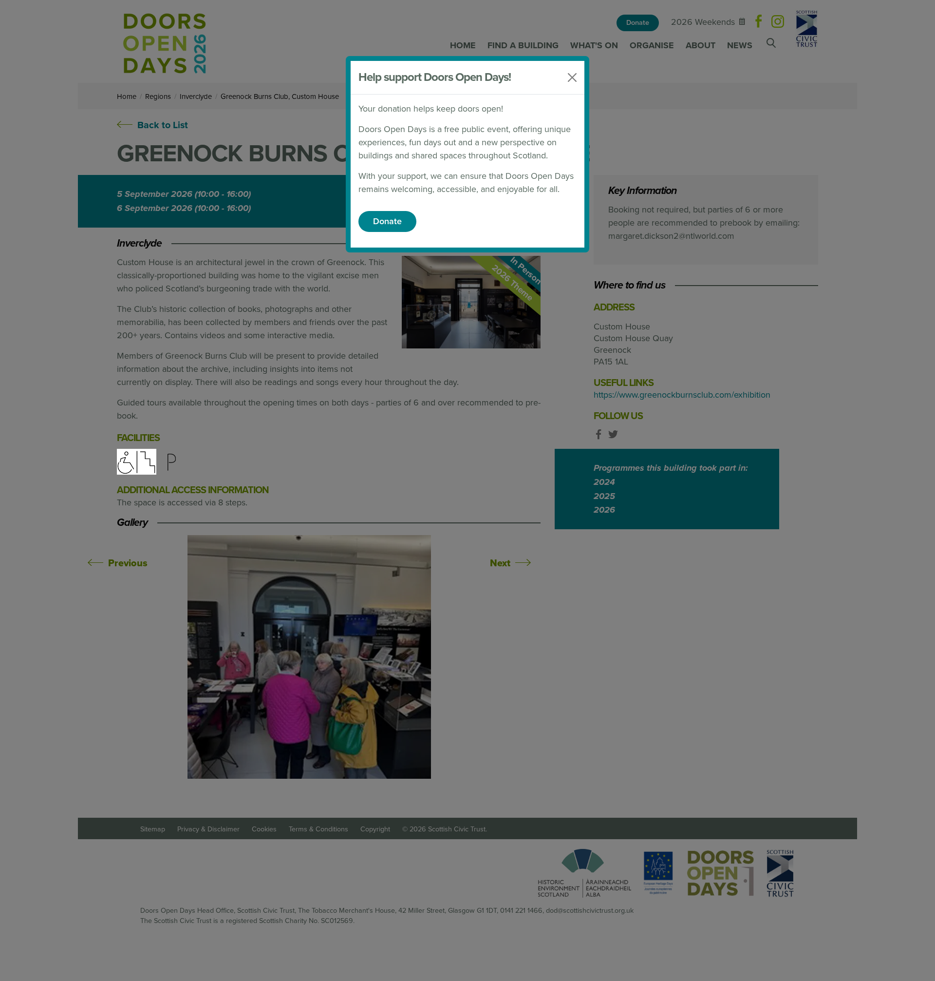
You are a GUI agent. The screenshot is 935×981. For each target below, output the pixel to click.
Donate (387, 221)
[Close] (572, 77)
